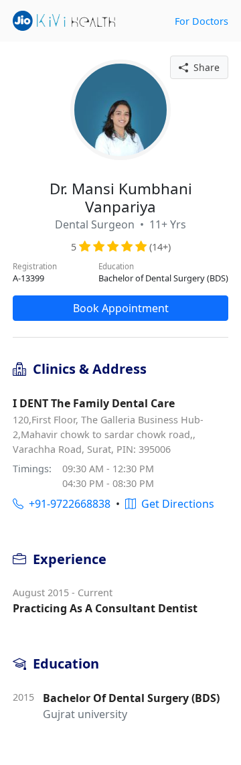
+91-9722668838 (66, 503)
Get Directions (175, 503)
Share (204, 67)
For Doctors (201, 21)
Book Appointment (121, 308)
